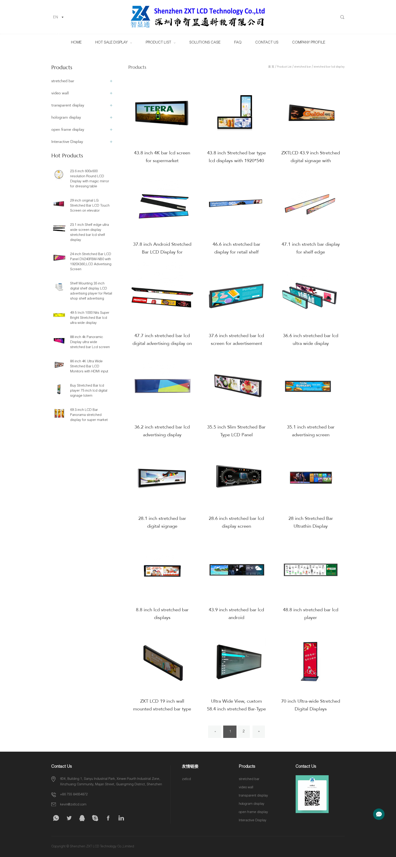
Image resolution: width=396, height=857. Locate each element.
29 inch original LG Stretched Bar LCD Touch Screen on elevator (90, 206)
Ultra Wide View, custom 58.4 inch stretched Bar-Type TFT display (236, 709)
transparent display (67, 105)
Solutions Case (204, 43)
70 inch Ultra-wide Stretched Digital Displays (310, 705)
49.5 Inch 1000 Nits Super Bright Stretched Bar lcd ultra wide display (89, 318)
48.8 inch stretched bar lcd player (310, 614)
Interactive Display (67, 141)
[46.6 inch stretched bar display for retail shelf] (236, 204)
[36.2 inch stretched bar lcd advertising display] (162, 387)
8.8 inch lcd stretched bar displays (162, 614)
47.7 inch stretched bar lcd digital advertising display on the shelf (162, 343)
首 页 (271, 67)
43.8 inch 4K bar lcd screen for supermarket (162, 157)
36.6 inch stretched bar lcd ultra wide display (310, 340)
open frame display (67, 129)
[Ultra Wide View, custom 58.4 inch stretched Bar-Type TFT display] (236, 661)
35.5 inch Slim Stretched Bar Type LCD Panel (236, 431)
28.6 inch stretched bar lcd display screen (236, 522)
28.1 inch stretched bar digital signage (162, 522)
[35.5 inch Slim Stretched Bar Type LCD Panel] (236, 387)
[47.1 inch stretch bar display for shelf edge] (311, 204)
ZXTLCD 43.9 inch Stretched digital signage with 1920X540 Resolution (310, 161)
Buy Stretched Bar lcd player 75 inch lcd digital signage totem (88, 391)
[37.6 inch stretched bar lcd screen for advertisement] (236, 296)
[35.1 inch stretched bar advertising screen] (311, 387)
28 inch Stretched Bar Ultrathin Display (311, 522)
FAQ (238, 43)
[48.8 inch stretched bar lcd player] (311, 570)
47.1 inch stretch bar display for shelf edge (311, 248)
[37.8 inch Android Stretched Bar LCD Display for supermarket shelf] (162, 204)
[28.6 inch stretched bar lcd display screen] (236, 478)
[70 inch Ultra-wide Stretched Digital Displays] (311, 661)
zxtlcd (186, 779)
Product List (158, 43)
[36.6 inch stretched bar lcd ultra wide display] (311, 296)
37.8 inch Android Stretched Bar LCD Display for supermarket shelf (162, 252)
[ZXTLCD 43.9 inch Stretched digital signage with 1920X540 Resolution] (311, 113)
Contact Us (266, 43)
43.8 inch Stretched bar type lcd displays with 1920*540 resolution (236, 161)
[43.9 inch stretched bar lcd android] (236, 570)
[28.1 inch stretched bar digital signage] (162, 478)
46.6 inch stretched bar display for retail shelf (236, 248)
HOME (76, 43)
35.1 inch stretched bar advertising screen (311, 431)
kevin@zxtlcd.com (73, 804)
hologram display (66, 117)
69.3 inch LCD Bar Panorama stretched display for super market (89, 415)
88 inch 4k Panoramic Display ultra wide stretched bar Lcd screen (90, 342)
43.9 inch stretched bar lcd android (236, 614)
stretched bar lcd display (329, 67)
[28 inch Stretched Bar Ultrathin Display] (311, 478)
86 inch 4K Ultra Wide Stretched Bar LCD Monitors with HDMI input (89, 366)
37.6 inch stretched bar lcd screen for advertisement (236, 340)
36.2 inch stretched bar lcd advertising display (162, 431)
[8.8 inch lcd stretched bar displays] (162, 570)
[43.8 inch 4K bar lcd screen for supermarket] (162, 113)
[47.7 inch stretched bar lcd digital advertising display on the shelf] (162, 296)
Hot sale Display (111, 43)
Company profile (308, 43)
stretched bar (62, 81)
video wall (60, 93)
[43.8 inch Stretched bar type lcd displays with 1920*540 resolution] (236, 113)
